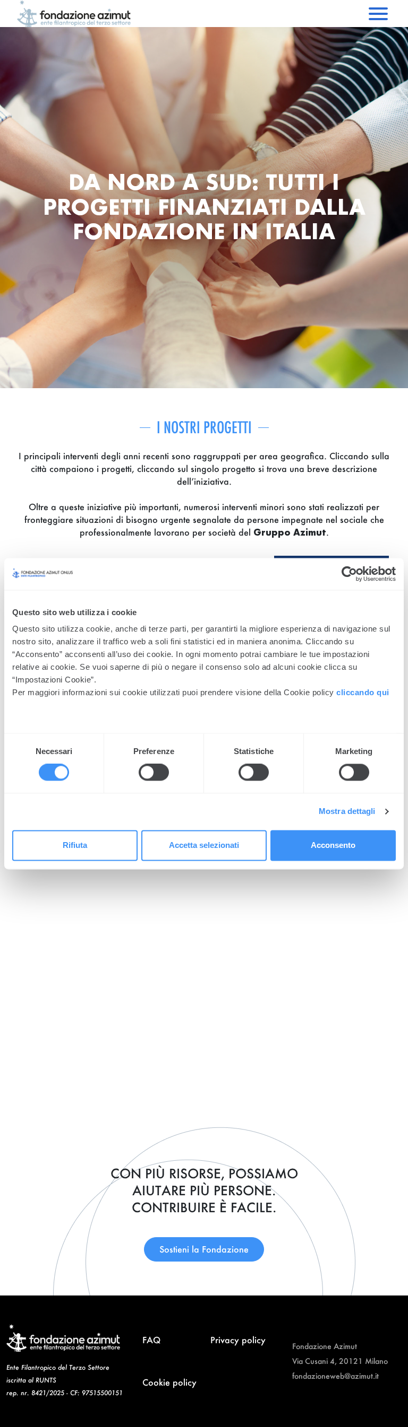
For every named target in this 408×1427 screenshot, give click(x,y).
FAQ (151, 1339)
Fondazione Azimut (324, 1346)
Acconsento (333, 845)
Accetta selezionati (204, 845)
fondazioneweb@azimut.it (335, 1376)
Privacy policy (238, 1339)
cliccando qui (364, 692)
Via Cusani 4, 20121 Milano (340, 1361)
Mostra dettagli (347, 811)
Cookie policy (169, 1382)
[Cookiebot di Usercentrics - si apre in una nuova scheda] (349, 574)
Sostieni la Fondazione (204, 1249)
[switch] (154, 772)
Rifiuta (75, 845)
